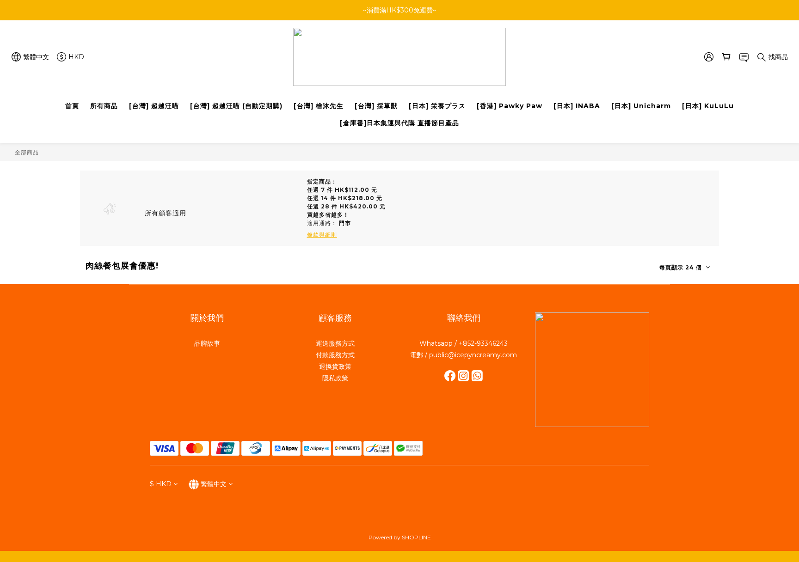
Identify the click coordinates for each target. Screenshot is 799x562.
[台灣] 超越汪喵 (154, 106)
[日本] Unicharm (641, 106)
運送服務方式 (335, 343)
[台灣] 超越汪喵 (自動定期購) (236, 106)
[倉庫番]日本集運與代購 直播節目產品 (399, 123)
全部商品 (27, 152)
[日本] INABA (576, 106)
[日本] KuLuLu (708, 106)
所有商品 (104, 106)
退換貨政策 (335, 366)
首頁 (72, 106)
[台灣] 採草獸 (376, 106)
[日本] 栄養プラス (437, 106)
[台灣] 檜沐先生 (319, 106)
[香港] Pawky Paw (509, 106)
